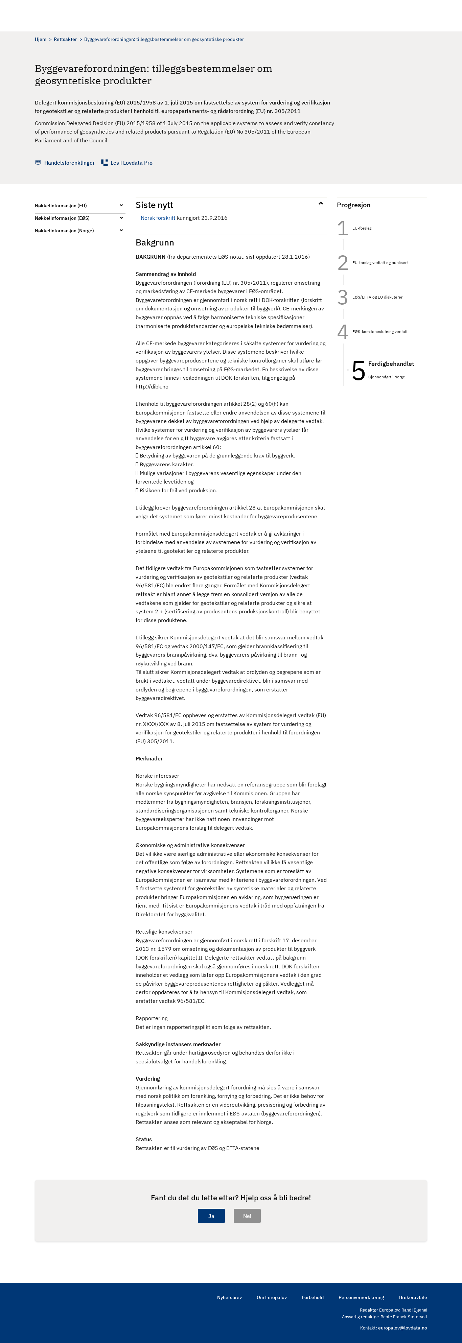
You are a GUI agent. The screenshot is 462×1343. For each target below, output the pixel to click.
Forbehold (313, 1297)
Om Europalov (272, 1297)
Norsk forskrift (158, 217)
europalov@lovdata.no (402, 1328)
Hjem (40, 39)
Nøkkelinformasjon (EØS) (62, 218)
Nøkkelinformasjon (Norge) (64, 231)
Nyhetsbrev (229, 1297)
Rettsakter (65, 39)
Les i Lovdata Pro (132, 162)
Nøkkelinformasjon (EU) (61, 206)
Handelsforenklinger (69, 162)
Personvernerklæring (361, 1297)
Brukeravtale (413, 1297)
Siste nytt (154, 204)
